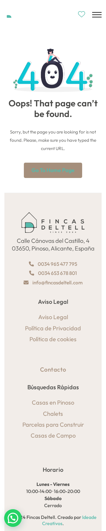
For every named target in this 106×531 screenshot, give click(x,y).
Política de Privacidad (53, 328)
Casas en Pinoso (53, 402)
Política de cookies (53, 339)
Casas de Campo (53, 435)
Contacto (53, 369)
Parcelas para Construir (53, 424)
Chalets (53, 413)
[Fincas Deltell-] (22, 15)
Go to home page (53, 170)
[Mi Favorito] (81, 14)
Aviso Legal (53, 317)
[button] (13, 518)
